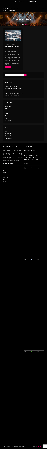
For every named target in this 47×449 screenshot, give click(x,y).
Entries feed (8, 133)
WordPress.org (8, 138)
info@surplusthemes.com (19, 1)
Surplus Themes (28, 446)
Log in (6, 131)
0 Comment (13, 44)
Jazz (6, 108)
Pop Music (7, 115)
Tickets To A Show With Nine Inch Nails (14, 93)
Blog (22, 24)
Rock (6, 118)
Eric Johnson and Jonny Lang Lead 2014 (13, 88)
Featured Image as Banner (11, 86)
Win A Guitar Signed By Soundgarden (32, 162)
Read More (8, 67)
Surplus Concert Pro (11, 8)
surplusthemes (9, 42)
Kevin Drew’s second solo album (12, 91)
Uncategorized (8, 120)
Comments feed (8, 135)
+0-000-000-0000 (31, 1)
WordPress (40, 446)
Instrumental (8, 106)
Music (6, 111)
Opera (7, 44)
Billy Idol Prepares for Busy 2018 (12, 95)
